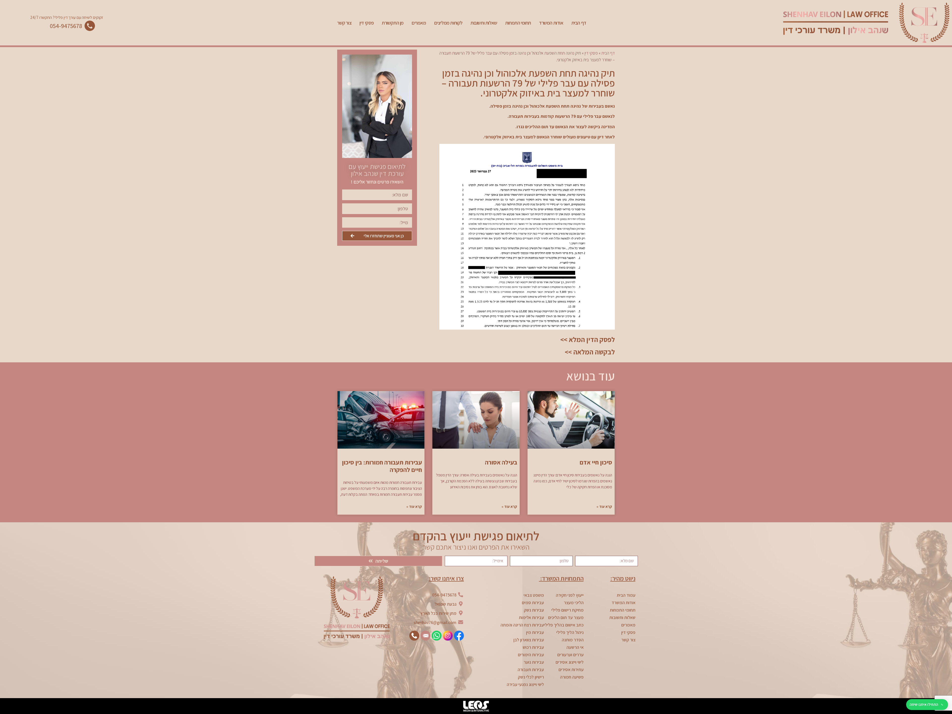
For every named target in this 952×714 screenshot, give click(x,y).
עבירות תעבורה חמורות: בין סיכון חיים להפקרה (382, 466)
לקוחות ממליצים (448, 23)
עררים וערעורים (570, 654)
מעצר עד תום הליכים (566, 617)
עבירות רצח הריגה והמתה (522, 625)
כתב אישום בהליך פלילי (564, 625)
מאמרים (419, 23)
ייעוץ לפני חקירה (570, 595)
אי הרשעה (575, 647)
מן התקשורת (393, 23)
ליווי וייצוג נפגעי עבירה (525, 684)
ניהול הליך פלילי (570, 632)
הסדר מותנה (573, 640)
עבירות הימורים (531, 654)
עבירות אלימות (531, 617)
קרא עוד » (604, 506)
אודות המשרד (551, 23)
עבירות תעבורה (531, 669)
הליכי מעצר (574, 602)
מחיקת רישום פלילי (567, 610)
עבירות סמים (533, 602)
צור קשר (344, 23)
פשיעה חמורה (572, 677)
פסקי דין (366, 23)
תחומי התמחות (518, 23)
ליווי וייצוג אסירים (570, 662)
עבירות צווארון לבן (528, 640)
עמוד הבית (626, 595)
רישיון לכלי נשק (531, 677)
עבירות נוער (534, 662)
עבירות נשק (534, 610)
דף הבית (578, 23)
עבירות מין (535, 632)
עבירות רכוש (533, 647)
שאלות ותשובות (484, 23)
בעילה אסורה (501, 462)
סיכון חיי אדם (596, 462)
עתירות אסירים (571, 669)
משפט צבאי (534, 595)
